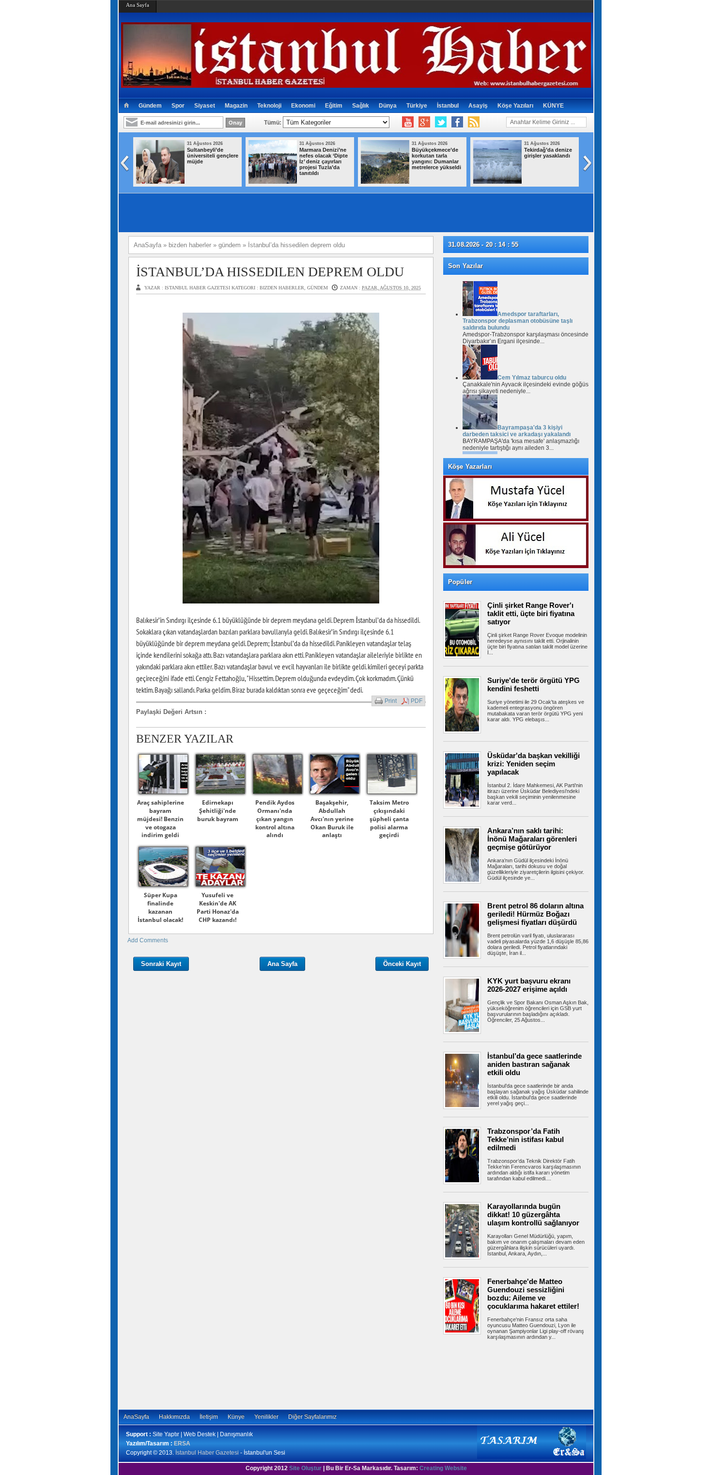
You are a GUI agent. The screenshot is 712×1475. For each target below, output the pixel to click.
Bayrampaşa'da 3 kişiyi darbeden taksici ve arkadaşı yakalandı (517, 431)
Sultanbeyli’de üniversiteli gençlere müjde (212, 155)
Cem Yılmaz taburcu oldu (531, 377)
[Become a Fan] (457, 122)
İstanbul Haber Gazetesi (207, 1452)
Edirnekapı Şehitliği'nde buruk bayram (217, 810)
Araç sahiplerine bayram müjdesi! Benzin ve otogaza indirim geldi (160, 818)
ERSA (182, 1443)
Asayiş (478, 105)
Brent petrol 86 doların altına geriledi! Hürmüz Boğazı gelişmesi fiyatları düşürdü (535, 914)
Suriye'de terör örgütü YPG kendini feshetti (533, 684)
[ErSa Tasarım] (531, 1457)
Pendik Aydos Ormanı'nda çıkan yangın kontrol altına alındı (274, 818)
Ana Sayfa (137, 5)
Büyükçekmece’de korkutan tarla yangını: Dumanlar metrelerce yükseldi (436, 158)
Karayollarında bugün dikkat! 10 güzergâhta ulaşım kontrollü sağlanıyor (533, 1214)
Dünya (388, 105)
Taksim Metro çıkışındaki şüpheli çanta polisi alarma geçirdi (389, 818)
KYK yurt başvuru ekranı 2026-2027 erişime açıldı (529, 985)
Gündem (150, 105)
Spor (178, 105)
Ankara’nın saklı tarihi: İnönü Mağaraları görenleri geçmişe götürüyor (532, 838)
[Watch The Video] (408, 122)
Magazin (236, 105)
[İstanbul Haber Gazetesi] (356, 84)
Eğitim (333, 105)
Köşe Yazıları (515, 105)
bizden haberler (282, 287)
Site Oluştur (305, 1468)
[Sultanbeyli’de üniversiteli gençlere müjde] (160, 182)
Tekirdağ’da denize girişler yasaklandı (548, 153)
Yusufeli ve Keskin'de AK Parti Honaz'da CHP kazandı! (218, 907)
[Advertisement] (520, 1373)
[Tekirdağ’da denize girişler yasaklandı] (497, 182)
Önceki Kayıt (402, 963)
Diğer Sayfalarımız (312, 1416)
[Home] (126, 105)
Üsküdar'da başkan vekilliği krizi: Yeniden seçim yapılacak (533, 763)
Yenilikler (266, 1416)
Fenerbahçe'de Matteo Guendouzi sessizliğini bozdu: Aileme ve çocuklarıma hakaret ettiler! (533, 1293)
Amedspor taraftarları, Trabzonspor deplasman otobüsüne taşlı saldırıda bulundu (518, 321)
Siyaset (204, 105)
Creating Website (443, 1468)
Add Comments (147, 940)
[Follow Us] (441, 122)
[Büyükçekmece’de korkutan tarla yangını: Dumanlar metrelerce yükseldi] (385, 182)
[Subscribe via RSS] (474, 122)
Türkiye (416, 105)
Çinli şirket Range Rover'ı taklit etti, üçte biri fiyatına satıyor (530, 613)
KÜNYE (553, 105)
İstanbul (448, 105)
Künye (236, 1416)
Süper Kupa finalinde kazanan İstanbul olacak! (160, 907)
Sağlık (360, 105)
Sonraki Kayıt (161, 963)
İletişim (209, 1416)
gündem (317, 287)
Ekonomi (303, 105)
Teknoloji (269, 105)
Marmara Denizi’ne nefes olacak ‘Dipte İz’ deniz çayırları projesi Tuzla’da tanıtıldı (323, 161)
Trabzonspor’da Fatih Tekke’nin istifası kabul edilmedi (525, 1139)
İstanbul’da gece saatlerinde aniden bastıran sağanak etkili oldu (534, 1064)
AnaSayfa (136, 1416)
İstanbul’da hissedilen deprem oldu (270, 271)
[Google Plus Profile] (424, 122)
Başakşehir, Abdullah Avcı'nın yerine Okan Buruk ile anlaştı (332, 818)
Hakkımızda (174, 1416)
